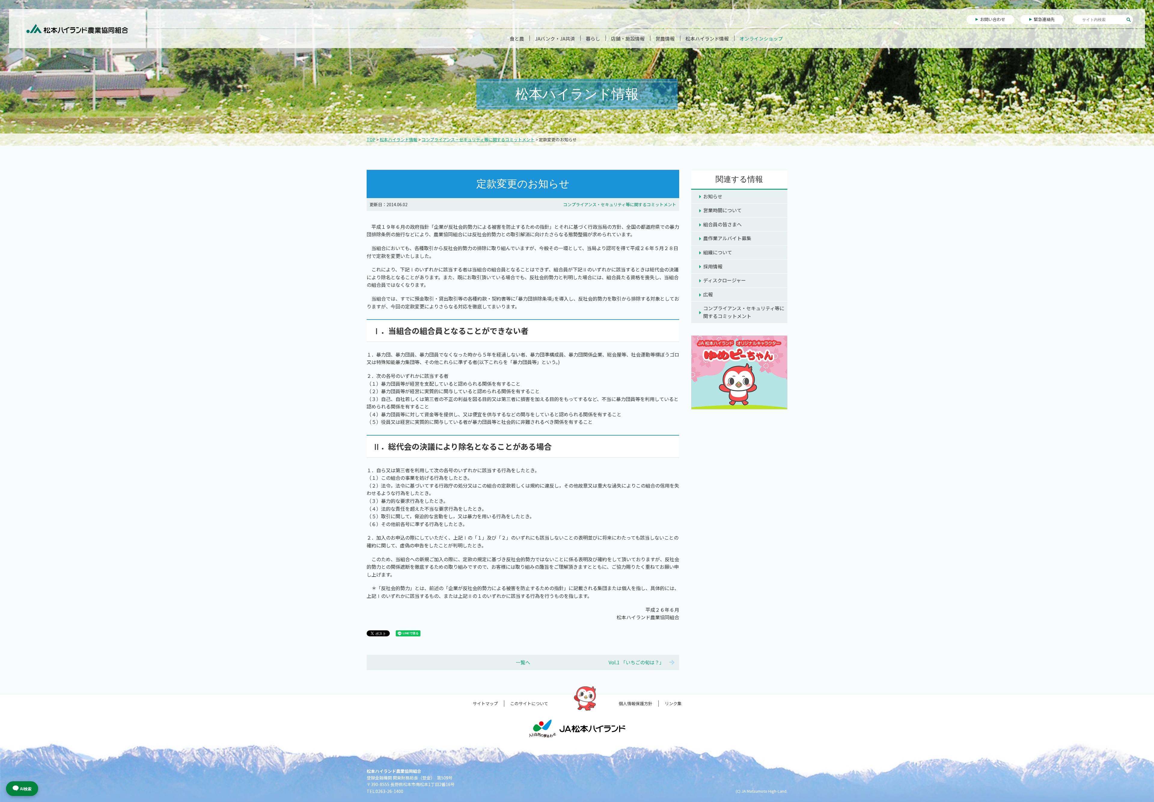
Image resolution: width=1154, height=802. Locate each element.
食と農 (517, 38)
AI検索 (26, 789)
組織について (717, 252)
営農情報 (665, 38)
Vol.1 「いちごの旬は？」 (636, 662)
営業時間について (722, 210)
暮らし (593, 38)
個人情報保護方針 (635, 703)
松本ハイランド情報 (707, 38)
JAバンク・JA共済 (555, 38)
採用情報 (712, 266)
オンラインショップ (761, 38)
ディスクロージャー (724, 280)
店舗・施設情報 (628, 38)
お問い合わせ (992, 19)
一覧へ (523, 662)
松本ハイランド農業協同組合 (77, 28)
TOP (371, 139)
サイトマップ (485, 703)
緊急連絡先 (1044, 19)
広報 (708, 294)
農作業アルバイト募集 (727, 238)
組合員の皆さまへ (722, 224)
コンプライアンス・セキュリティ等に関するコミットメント (478, 139)
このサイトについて (529, 703)
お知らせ (712, 196)
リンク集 (673, 703)
